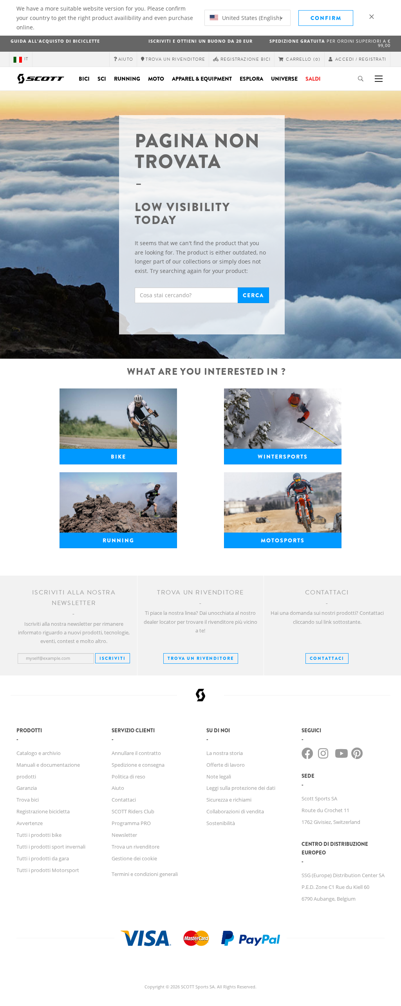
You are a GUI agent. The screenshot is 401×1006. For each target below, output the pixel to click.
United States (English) (250, 18)
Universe (284, 79)
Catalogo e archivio (38, 753)
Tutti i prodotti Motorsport (47, 870)
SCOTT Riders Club (133, 811)
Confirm (326, 18)
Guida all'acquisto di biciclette (55, 41)
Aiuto (118, 787)
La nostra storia (224, 753)
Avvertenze (29, 823)
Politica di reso (128, 776)
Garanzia (26, 787)
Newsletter (124, 834)
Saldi (313, 79)
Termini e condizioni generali (145, 874)
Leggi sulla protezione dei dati (240, 787)
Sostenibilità (220, 823)
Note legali (218, 776)
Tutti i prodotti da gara (42, 858)
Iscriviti (112, 658)
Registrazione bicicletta (43, 811)
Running (127, 79)
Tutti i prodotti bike (38, 834)
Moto (156, 79)
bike (118, 457)
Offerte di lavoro (225, 764)
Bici (84, 79)
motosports (283, 540)
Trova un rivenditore (201, 658)
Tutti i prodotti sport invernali (50, 846)
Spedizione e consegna (138, 764)
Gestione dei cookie (134, 858)
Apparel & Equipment (202, 79)
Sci (102, 79)
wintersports (283, 457)
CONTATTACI (327, 658)
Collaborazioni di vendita (235, 811)
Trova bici (27, 799)
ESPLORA (251, 79)
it (26, 59)
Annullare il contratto (136, 753)
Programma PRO (131, 823)
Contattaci (124, 799)
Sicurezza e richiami (228, 799)
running (118, 540)
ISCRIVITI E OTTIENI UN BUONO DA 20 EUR (200, 41)
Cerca (253, 295)
